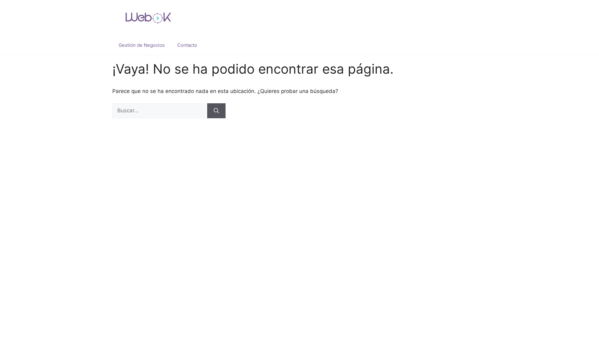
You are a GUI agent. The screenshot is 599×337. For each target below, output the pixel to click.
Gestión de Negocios (142, 45)
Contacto (187, 45)
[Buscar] (216, 110)
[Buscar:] (159, 110)
